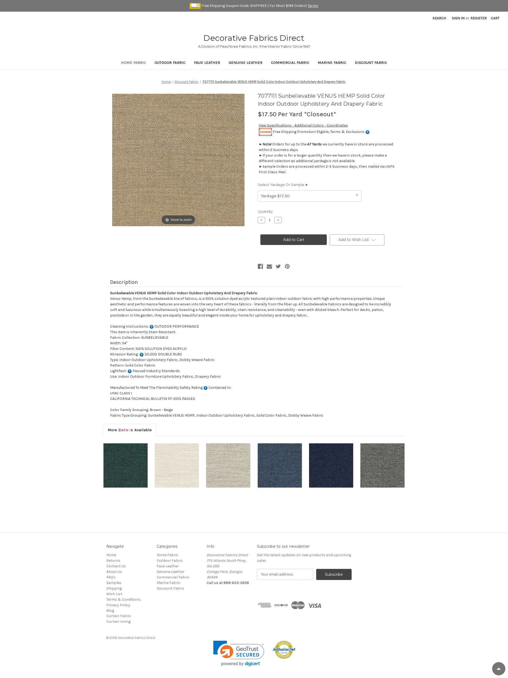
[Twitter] (278, 266)
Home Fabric (133, 62)
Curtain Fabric (118, 616)
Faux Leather (207, 62)
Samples (113, 583)
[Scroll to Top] (498, 668)
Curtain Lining (118, 621)
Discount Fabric (371, 62)
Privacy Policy (118, 605)
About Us (114, 571)
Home (111, 555)
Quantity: (265, 211)
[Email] (269, 266)
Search (439, 18)
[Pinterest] (287, 266)
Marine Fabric (332, 62)
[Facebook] (260, 266)
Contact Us (116, 566)
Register (478, 18)
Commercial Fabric (290, 62)
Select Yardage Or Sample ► (283, 184)
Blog (110, 610)
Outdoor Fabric (170, 62)
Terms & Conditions (123, 599)
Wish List (114, 594)
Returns (113, 560)
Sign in (458, 18)
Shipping (114, 588)
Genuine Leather (245, 62)
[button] (238, 653)
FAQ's (111, 577)
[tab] (129, 430)
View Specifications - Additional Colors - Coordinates (303, 125)
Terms (313, 5)
